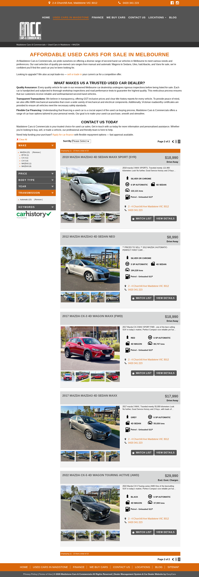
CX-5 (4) (25, 161)
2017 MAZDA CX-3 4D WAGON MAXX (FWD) (92, 316)
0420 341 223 (130, 2)
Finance (98, 17)
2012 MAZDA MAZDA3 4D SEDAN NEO (88, 236)
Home (46, 17)
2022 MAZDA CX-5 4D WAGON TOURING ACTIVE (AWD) (100, 475)
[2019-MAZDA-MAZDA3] (90, 189)
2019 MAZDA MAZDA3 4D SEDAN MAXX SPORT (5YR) (99, 157)
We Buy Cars (115, 17)
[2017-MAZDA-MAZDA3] (90, 428)
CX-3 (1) (25, 158)
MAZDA (76, 44)
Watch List (144, 218)
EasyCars (171, 574)
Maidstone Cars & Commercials (31, 44)
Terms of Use (46, 574)
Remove (36, 152)
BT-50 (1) (25, 155)
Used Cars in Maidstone (71, 17)
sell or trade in (74, 74)
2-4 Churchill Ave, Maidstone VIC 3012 (74, 2)
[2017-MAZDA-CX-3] (90, 348)
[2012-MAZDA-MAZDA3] (90, 268)
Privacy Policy (30, 574)
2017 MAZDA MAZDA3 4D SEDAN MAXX (89, 395)
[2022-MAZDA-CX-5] (90, 507)
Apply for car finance (63, 134)
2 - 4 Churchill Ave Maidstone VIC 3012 (148, 206)
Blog (173, 17)
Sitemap (173, 567)
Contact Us (137, 17)
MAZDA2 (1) (26, 164)
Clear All (23, 139)
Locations (156, 17)
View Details (165, 218)
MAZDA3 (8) (26, 166)
